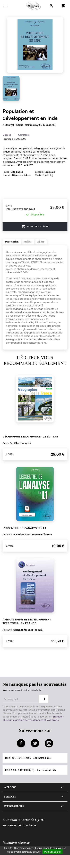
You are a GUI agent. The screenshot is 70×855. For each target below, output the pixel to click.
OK (43, 699)
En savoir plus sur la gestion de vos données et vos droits (33, 718)
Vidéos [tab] (40, 241)
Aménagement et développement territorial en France (27, 621)
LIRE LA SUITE (25, 165)
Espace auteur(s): (30, 770)
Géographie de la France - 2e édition (30, 436)
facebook (21, 743)
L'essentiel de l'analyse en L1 (24, 528)
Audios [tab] (28, 241)
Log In (51, 5)
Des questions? (28, 757)
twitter (35, 743)
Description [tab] (12, 241)
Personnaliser (52, 851)
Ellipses (7, 134)
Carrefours (24, 134)
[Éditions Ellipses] (33, 6)
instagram (49, 743)
